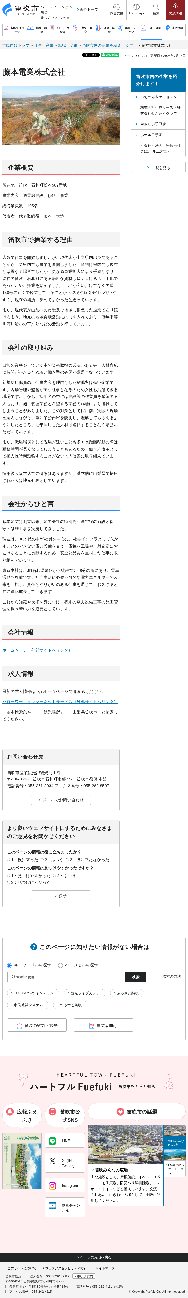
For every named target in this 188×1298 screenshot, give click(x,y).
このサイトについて (22, 1268)
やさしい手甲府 (153, 124)
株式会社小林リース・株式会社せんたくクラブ (160, 110)
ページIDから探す (81, 965)
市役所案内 (85, 1276)
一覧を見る (161, 168)
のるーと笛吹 (71, 1005)
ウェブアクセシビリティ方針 (66, 1268)
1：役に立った (24, 859)
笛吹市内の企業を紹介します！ (109, 45)
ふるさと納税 (128, 993)
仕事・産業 (44, 45)
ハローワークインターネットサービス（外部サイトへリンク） (60, 701)
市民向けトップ (16, 45)
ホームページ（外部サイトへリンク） (37, 650)
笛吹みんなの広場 (111, 1170)
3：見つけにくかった (31, 882)
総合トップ (89, 9)
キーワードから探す (32, 965)
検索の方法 (172, 976)
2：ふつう (54, 859)
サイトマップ (105, 1268)
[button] (116, 10)
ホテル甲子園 (151, 135)
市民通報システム (28, 1005)
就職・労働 (68, 45)
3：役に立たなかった (89, 859)
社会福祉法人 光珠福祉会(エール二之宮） (160, 149)
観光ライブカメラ (85, 993)
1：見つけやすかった (31, 875)
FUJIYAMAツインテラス (34, 993)
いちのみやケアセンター (160, 97)
